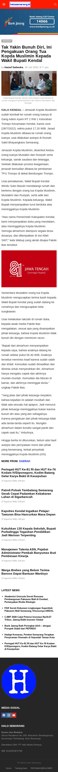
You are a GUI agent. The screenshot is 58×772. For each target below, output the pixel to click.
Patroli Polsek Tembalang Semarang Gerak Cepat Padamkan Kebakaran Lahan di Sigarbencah (27, 494)
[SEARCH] (55, 4)
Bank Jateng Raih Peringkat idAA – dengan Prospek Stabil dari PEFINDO (27, 627)
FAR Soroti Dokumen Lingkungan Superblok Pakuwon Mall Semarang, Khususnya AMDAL (29, 609)
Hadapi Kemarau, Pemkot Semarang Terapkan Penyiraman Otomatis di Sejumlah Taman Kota (29, 636)
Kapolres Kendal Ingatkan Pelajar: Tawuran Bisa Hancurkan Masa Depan (28, 512)
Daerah (24, 461)
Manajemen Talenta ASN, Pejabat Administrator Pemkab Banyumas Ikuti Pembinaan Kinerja (28, 553)
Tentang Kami (21, 768)
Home (8, 768)
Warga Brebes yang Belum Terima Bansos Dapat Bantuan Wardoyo (25, 572)
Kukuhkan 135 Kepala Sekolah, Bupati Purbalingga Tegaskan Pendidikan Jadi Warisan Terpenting (28, 532)
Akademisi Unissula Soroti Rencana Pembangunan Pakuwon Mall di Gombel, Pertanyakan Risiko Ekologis (26, 599)
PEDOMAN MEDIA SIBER (41, 768)
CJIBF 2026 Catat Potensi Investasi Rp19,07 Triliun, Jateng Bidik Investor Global (27, 618)
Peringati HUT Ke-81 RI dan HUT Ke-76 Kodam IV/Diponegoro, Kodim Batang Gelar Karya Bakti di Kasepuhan (28, 473)
